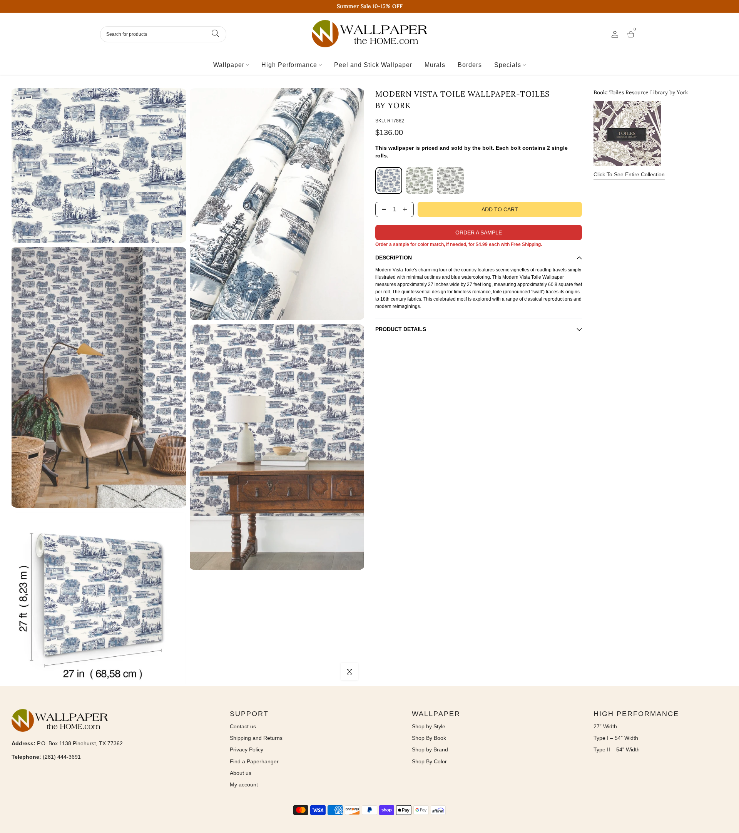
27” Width (605, 726)
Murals (435, 65)
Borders (470, 65)
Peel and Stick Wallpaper (373, 65)
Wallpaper (228, 65)
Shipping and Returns (256, 738)
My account (244, 784)
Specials (507, 65)
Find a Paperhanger (254, 761)
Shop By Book (429, 738)
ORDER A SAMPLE (478, 232)
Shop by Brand (430, 749)
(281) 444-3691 (62, 757)
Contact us (243, 726)
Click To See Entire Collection (629, 174)
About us (240, 773)
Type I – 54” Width (616, 738)
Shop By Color (429, 761)
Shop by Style (428, 726)
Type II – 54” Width (617, 749)
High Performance (289, 65)
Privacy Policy (246, 749)
